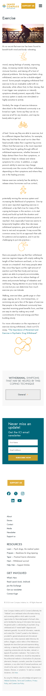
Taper (9, 557)
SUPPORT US (16, 482)
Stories (9, 520)
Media (9, 528)
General (21, 394)
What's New (12, 577)
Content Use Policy (18, 683)
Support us (11, 536)
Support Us (28, 5)
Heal (9, 561)
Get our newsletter (14, 589)
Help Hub (11, 565)
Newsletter (11, 532)
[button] (40, 6)
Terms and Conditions (24, 680)
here (16, 672)
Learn (9, 549)
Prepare (10, 553)
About (9, 516)
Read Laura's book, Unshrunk (18, 581)
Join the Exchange (14, 585)
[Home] (10, 6)
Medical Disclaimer (10, 680)
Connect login (12, 593)
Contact (10, 524)
